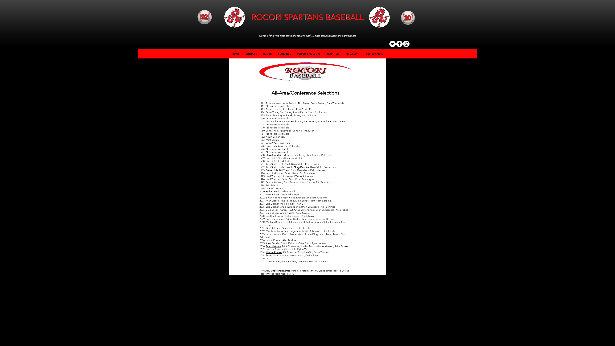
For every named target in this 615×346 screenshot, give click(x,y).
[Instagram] (406, 44)
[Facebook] (399, 44)
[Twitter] (392, 44)
